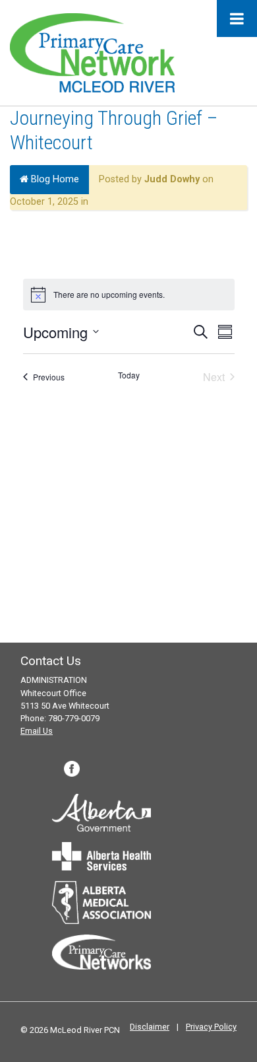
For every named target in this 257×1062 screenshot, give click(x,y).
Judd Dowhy (172, 179)
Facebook (72, 769)
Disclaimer (149, 1027)
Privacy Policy (211, 1027)
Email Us (36, 731)
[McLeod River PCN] (92, 52)
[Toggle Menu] (237, 18)
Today (129, 375)
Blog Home (53, 179)
